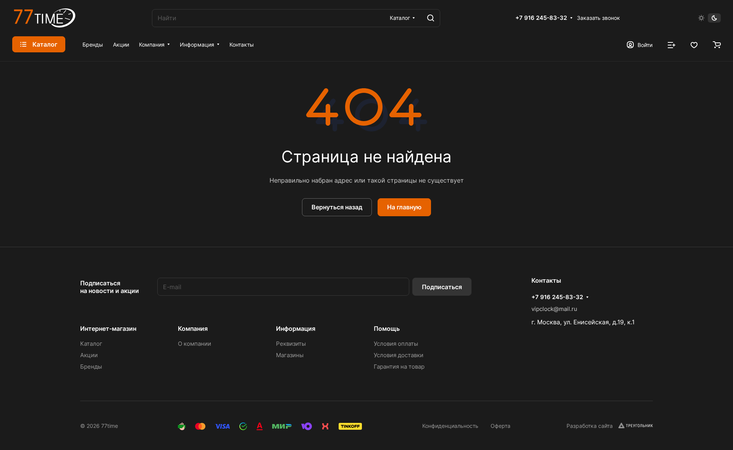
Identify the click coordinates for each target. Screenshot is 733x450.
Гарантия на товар (399, 366)
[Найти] (430, 18)
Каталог (91, 343)
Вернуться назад (337, 207)
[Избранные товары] (694, 44)
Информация (295, 328)
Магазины (290, 355)
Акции (89, 355)
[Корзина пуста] (717, 44)
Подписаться (442, 287)
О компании (194, 343)
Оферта (500, 425)
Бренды (91, 366)
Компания (193, 328)
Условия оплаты (396, 343)
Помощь (387, 328)
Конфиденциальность (450, 425)
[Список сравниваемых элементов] (671, 44)
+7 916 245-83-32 (541, 18)
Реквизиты (291, 343)
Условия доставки (398, 355)
